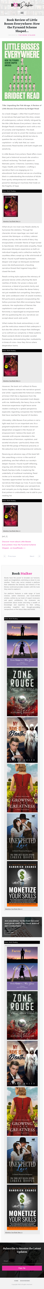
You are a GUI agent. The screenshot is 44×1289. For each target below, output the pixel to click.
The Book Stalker (26, 35)
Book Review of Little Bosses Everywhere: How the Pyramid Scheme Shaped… (22, 25)
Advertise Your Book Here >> (11, 221)
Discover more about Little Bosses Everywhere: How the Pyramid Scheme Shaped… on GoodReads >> (19, 544)
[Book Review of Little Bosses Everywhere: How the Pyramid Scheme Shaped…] (22, 71)
